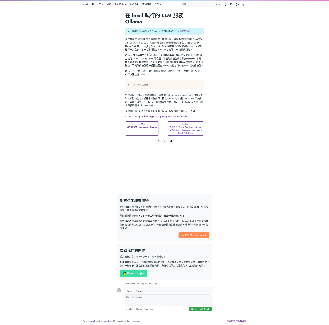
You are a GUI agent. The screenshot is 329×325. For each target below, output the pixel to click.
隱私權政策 (241, 320)
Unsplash (137, 321)
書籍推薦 (147, 4)
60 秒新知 (134, 4)
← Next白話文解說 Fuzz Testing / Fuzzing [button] (142, 125)
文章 (101, 4)
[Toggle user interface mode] (243, 4)
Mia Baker (127, 321)
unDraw (95, 321)
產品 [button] (157, 4)
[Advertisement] (164, 170)
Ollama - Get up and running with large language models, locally (156, 116)
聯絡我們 (231, 320)
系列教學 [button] (119, 4)
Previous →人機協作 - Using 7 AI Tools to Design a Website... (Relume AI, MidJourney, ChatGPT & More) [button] (185, 128)
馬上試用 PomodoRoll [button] (194, 235)
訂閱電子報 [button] (185, 31)
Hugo (101, 321)
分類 (109, 4)
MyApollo (89, 4)
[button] (158, 141)
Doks (110, 321)
